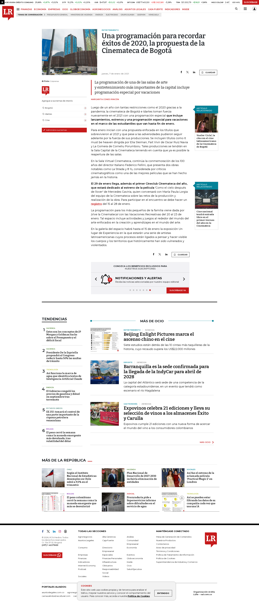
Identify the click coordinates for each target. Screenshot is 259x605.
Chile (69, 469)
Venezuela (154, 15)
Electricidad (112, 15)
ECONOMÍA (40, 9)
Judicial (130, 494)
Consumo (83, 547)
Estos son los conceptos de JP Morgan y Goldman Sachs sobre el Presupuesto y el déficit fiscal (63, 336)
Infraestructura (109, 562)
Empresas (83, 555)
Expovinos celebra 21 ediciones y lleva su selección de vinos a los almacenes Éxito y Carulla (167, 413)
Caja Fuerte (108, 540)
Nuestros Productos (166, 540)
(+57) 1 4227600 (50, 545)
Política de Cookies (139, 596)
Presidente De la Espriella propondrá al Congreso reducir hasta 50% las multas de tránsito (63, 357)
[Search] (236, 8)
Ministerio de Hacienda (81, 15)
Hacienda (50, 328)
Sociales (191, 469)
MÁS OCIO (205, 442)
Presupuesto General (57, 15)
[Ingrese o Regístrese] (254, 9)
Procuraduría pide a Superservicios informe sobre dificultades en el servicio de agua (141, 502)
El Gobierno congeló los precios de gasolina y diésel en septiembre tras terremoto (63, 395)
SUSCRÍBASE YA (178, 290)
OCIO (65, 9)
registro (96, 204)
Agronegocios (85, 537)
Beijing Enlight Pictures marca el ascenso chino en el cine (159, 337)
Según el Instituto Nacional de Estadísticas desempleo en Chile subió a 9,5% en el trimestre (82, 479)
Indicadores (84, 562)
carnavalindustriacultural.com (56, 596)
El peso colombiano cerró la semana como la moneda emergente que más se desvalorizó (82, 502)
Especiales (107, 555)
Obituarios (107, 565)
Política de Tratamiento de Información (175, 555)
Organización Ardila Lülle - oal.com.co (204, 593)
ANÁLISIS (117, 9)
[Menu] (18, 9)
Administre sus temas (56, 130)
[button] (95, 280)
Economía (132, 547)
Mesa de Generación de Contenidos (173, 537)
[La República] (8, 13)
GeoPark (141, 15)
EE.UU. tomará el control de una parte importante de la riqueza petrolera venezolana (63, 416)
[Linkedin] (194, 72)
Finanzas (82, 558)
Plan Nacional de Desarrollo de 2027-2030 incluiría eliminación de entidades (142, 477)
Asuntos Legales (86, 540)
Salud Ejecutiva (134, 569)
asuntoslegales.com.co (53, 592)
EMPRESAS (54, 9)
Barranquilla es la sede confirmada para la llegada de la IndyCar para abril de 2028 (166, 371)
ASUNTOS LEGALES (135, 9)
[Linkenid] (55, 532)
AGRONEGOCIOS (101, 9)
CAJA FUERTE (155, 9)
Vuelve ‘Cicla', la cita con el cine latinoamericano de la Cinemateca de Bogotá (206, 141)
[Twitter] (187, 72)
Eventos (131, 555)
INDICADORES (172, 9)
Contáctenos (162, 544)
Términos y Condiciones (167, 551)
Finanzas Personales (112, 558)
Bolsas (50, 429)
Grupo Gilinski (127, 15)
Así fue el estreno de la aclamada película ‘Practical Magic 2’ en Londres (200, 477)
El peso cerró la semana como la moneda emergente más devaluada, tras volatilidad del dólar (63, 437)
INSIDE (185, 9)
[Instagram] (60, 532)
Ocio (129, 565)
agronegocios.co (75, 592)
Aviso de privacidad (165, 547)
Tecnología (52, 370)
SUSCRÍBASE (251, 2)
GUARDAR (210, 72)
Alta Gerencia (109, 537)
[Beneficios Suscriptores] (245, 8)
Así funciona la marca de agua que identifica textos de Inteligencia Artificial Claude (64, 376)
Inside (129, 562)
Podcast (82, 569)
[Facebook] (181, 72)
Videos (105, 576)
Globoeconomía (135, 558)
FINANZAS (26, 9)
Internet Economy (87, 565)
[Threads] (66, 532)
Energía (99, 15)
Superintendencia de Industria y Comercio (177, 562)
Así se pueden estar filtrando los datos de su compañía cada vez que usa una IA (201, 502)
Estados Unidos (54, 408)
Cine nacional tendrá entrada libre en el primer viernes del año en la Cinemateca (205, 218)
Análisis (130, 537)
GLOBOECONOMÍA (80, 9)
